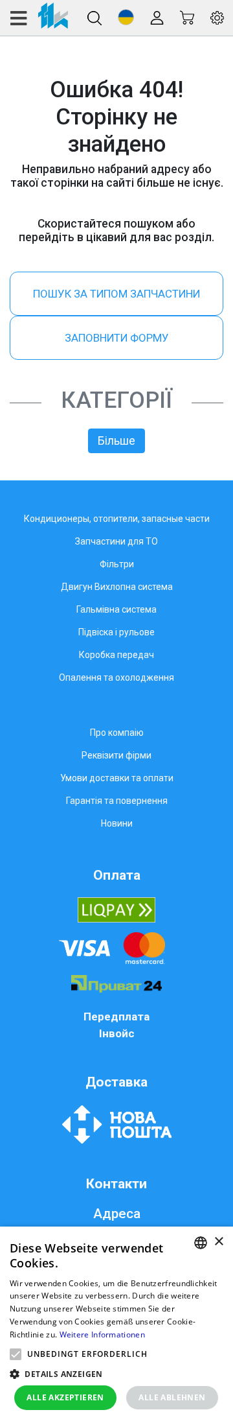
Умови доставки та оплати (116, 778)
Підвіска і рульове (116, 632)
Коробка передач (116, 655)
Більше (116, 440)
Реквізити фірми (116, 755)
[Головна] (38, 18)
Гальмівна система (116, 609)
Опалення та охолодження (116, 677)
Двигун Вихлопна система (117, 587)
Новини (117, 823)
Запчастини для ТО (116, 541)
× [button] (218, 1242)
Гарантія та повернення (117, 800)
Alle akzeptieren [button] (65, 1397)
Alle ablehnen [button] (172, 1397)
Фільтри (117, 564)
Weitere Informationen (102, 1334)
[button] (126, 17)
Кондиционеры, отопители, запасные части (117, 518)
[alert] (116, 1325)
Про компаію (117, 732)
